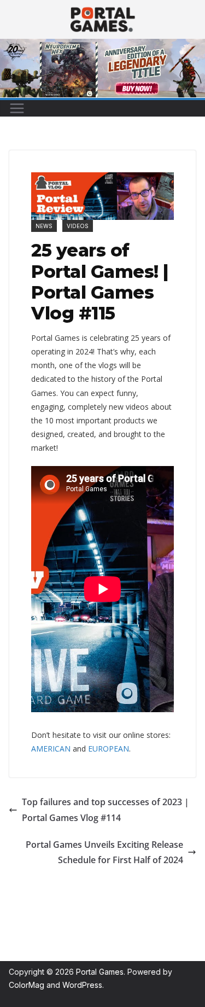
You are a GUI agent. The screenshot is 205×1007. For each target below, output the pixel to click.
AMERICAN (51, 748)
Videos (78, 226)
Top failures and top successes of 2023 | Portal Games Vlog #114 (105, 810)
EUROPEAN (108, 748)
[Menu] (17, 108)
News (44, 226)
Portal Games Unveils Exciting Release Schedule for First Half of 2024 (104, 852)
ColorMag (26, 984)
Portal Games (100, 971)
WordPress (82, 984)
